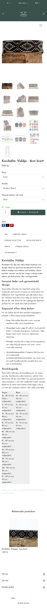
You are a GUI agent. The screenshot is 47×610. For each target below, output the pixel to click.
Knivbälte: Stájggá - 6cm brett (14, 549)
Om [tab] (5, 234)
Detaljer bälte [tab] (33, 240)
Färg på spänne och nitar (12, 195)
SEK (37, 3)
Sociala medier (8, 587)
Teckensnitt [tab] (10, 252)
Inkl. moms (22, 3)
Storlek (5, 184)
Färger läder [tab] (19, 234)
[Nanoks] (23, 14)
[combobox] (23, 177)
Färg (4, 172)
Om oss (5, 574)
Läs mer (5, 581)
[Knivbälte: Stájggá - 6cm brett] (23, 532)
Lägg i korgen (29, 212)
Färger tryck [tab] (22, 246)
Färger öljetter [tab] (12, 240)
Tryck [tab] (7, 246)
